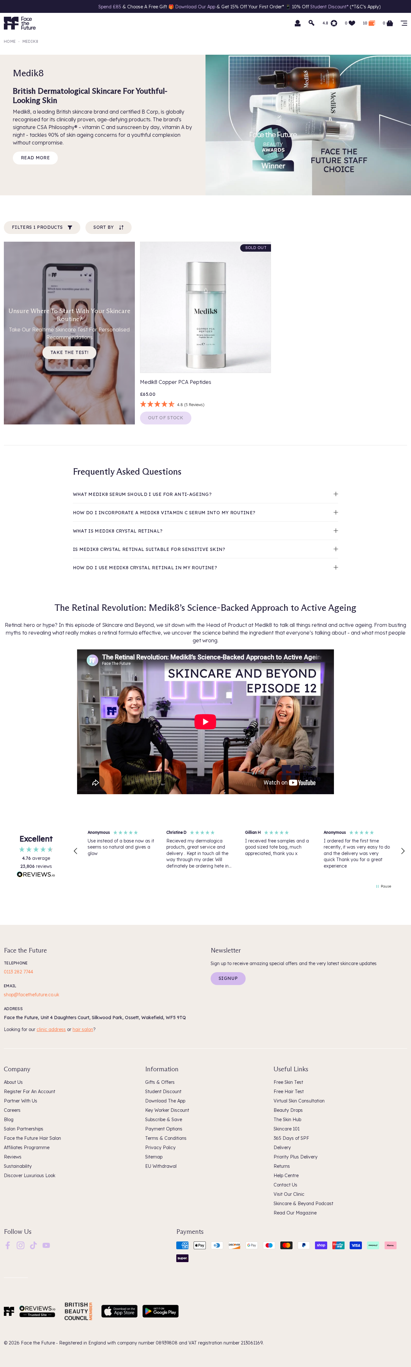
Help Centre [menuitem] (286, 1175)
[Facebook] (8, 1245)
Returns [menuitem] (282, 1166)
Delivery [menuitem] (282, 1147)
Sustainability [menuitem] (18, 1166)
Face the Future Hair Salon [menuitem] (32, 1138)
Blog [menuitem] (8, 1119)
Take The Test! (69, 352)
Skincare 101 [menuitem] (287, 1129)
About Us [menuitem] (13, 1082)
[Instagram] (20, 1245)
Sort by (103, 227)
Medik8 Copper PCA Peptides (175, 382)
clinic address (51, 1029)
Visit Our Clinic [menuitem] (289, 1194)
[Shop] (404, 23)
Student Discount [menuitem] (163, 1091)
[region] (239, 851)
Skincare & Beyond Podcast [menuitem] (303, 1203)
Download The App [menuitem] (165, 1101)
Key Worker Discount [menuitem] (167, 1110)
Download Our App (122, 7)
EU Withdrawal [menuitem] (161, 1166)
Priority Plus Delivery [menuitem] (296, 1157)
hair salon (83, 1029)
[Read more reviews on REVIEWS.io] (36, 875)
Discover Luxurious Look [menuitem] (29, 1175)
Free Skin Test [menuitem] (288, 1082)
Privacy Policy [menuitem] (160, 1147)
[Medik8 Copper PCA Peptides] (205, 307)
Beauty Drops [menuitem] (288, 1110)
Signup (228, 978)
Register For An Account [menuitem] (29, 1091)
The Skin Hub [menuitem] (287, 1119)
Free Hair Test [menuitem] (289, 1091)
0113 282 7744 (18, 972)
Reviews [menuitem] (13, 1157)
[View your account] (297, 23)
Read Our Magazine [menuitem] (295, 1213)
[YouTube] (46, 1245)
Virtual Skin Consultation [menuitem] (299, 1101)
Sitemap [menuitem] (153, 1157)
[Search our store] (312, 23)
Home (10, 41)
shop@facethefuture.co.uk (31, 995)
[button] (75, 851)
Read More (35, 158)
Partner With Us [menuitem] (20, 1101)
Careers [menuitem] (12, 1110)
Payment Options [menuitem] (163, 1129)
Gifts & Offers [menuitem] (160, 1082)
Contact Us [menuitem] (285, 1185)
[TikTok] (33, 1245)
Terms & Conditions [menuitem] (166, 1138)
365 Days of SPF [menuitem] (291, 1138)
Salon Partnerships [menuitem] (23, 1129)
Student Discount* (256, 7)
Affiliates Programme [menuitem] (26, 1147)
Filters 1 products (37, 227)
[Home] (9, 1311)
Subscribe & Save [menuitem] (163, 1119)
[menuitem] (8, 1245)
